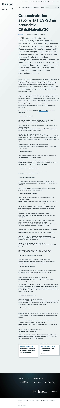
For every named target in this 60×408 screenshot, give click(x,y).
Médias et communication (25, 382)
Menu (3, 9)
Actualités (24, 7)
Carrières (38, 1)
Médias (42, 1)
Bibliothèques (48, 1)
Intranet (37, 400)
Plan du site (31, 400)
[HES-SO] (7, 5)
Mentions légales (44, 400)
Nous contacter (25, 378)
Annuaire (32, 1)
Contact (53, 1)
